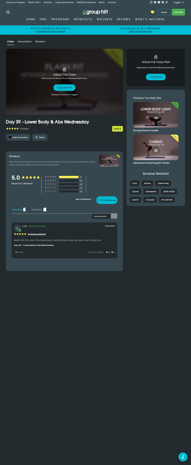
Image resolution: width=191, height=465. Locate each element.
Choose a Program (15, 2)
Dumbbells (151, 191)
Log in (74, 94)
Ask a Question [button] (83, 199)
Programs (60, 19)
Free (43, 19)
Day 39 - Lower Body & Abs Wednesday (34, 245)
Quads (135, 191)
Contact (112, 2)
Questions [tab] (36, 209)
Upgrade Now (64, 87)
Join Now (178, 12)
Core (134, 183)
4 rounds (150, 199)
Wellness (105, 19)
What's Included (150, 19)
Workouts (83, 19)
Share (40, 137)
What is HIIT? (34, 2)
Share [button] (20, 252)
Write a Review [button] (108, 200)
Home (31, 19)
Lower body (163, 183)
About (102, 2)
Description (25, 41)
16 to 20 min (166, 199)
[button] (108, 252)
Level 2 (135, 199)
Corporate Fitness (64, 2)
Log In (164, 12)
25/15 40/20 (169, 191)
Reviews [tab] (17, 209)
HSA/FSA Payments (86, 2)
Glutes (147, 183)
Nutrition (48, 2)
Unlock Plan (156, 77)
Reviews (124, 19)
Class (10, 41)
